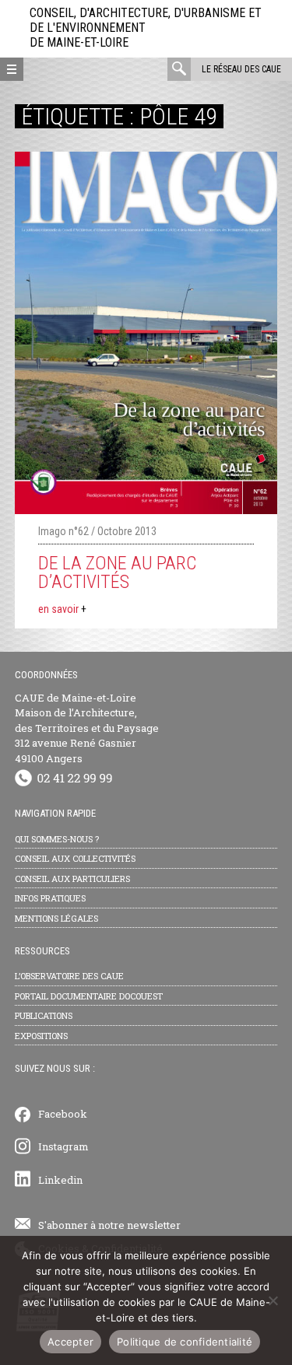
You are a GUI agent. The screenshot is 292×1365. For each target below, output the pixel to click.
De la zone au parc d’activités (117, 572)
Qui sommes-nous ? (57, 839)
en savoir (62, 609)
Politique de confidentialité (184, 1341)
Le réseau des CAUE (241, 69)
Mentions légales (56, 918)
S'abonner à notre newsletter (109, 1225)
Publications (43, 1015)
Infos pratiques (50, 898)
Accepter (70, 1341)
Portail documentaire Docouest (89, 996)
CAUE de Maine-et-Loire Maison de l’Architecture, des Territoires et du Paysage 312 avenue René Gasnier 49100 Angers (87, 728)
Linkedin (60, 1180)
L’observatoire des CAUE (69, 976)
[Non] (272, 1300)
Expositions (41, 1035)
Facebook (62, 1114)
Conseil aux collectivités (75, 858)
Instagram (63, 1146)
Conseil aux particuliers (72, 878)
